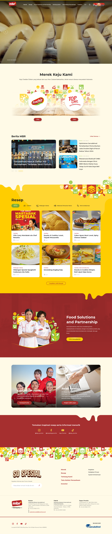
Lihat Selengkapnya (74, 337)
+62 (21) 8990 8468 (60, 508)
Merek (25, 4)
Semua (15, 204)
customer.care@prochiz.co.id (38, 510)
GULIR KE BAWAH (11, 58)
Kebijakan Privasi (93, 471)
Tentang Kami (56, 4)
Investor (80, 4)
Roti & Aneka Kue (85, 204)
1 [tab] (12, 169)
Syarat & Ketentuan (94, 473)
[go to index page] (12, 4)
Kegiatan (91, 468)
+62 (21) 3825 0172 (34, 507)
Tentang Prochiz (24, 401)
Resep (30, 4)
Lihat (37, 118)
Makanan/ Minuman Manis (64, 204)
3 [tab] (20, 169)
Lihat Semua (94, 135)
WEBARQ (44, 526)
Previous (5, 31)
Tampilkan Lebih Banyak (56, 282)
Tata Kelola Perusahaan (69, 4)
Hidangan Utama (44, 204)
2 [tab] (16, 169)
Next (106, 31)
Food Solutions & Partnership (42, 4)
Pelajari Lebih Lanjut (70, 401)
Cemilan (29, 204)
